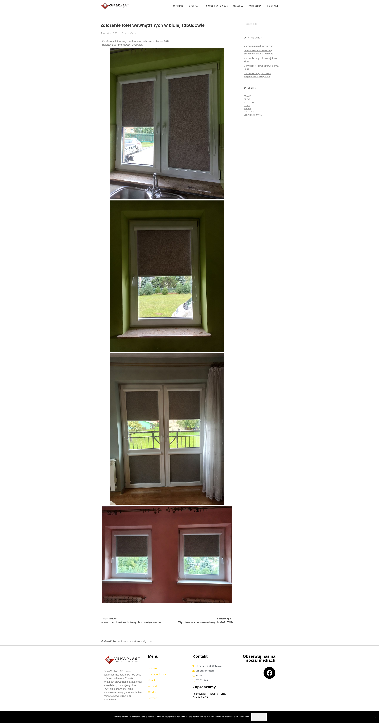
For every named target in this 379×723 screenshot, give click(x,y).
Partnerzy (153, 698)
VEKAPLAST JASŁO (253, 114)
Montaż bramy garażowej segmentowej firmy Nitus (257, 75)
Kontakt (152, 686)
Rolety (247, 108)
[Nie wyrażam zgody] (375, 717)
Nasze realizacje (157, 674)
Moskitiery (250, 102)
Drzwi (124, 33)
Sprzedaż (249, 111)
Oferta (152, 692)
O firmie (152, 668)
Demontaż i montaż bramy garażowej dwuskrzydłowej (258, 52)
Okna (133, 33)
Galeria (152, 680)
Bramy (247, 96)
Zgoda (259, 717)
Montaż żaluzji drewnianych (258, 46)
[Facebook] (269, 673)
